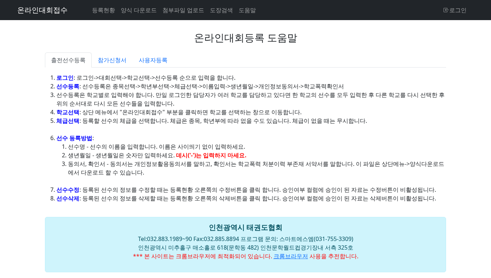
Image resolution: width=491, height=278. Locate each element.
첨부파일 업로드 (183, 10)
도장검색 (221, 10)
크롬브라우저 (291, 256)
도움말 (247, 10)
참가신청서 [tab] (112, 60)
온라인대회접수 (42, 10)
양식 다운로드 (139, 10)
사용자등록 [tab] (153, 60)
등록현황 (103, 10)
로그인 (458, 10)
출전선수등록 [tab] (68, 60)
